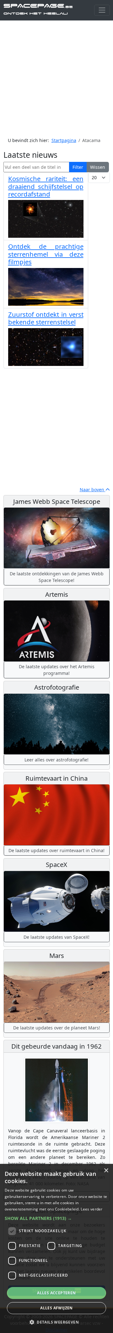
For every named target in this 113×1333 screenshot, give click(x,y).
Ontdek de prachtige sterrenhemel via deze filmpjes (45, 254)
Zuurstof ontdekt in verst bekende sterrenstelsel (45, 318)
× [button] (106, 1170)
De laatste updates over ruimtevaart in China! (56, 850)
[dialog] (56, 1248)
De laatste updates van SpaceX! (56, 937)
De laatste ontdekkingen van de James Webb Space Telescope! (57, 577)
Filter (78, 167)
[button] (56, 1218)
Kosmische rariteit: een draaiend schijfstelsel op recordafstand (45, 186)
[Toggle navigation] (102, 10)
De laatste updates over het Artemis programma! (56, 670)
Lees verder (91, 1209)
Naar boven (92, 490)
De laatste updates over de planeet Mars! (56, 1028)
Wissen (97, 167)
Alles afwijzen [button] (56, 1308)
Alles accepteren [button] (56, 1293)
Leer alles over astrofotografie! (56, 760)
